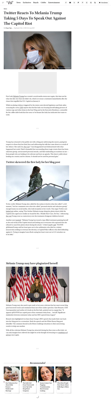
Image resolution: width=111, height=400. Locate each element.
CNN (21, 108)
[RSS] (95, 2)
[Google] (90, 2)
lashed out (9, 211)
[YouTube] (70, 2)
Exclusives (27, 3)
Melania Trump (18, 96)
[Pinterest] (82, 2)
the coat (9, 216)
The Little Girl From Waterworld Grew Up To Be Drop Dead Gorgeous (28, 387)
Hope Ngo (9, 28)
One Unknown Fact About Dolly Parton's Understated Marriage (11, 387)
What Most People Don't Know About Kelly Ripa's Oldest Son (63, 386)
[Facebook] (66, 2)
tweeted (18, 220)
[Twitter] (74, 2)
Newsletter (104, 2)
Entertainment (54, 3)
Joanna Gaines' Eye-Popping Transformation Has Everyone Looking (46, 387)
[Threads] (86, 2)
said (54, 225)
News (18, 3)
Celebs (43, 3)
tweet (56, 310)
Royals (36, 3)
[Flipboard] (78, 2)
